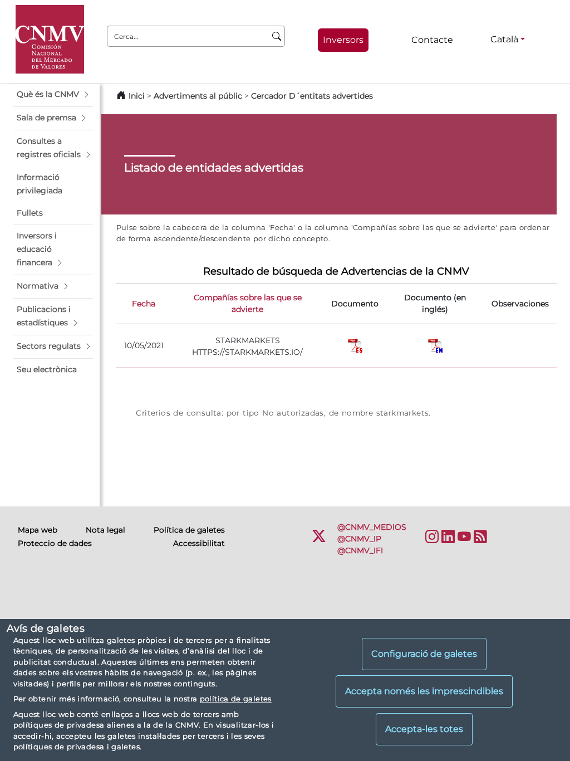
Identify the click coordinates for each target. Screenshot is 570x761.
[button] (53, 95)
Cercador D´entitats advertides (312, 96)
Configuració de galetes (424, 653)
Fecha (143, 304)
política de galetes (236, 698)
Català (504, 39)
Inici (137, 96)
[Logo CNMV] (50, 39)
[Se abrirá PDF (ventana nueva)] (355, 345)
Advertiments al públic (198, 96)
